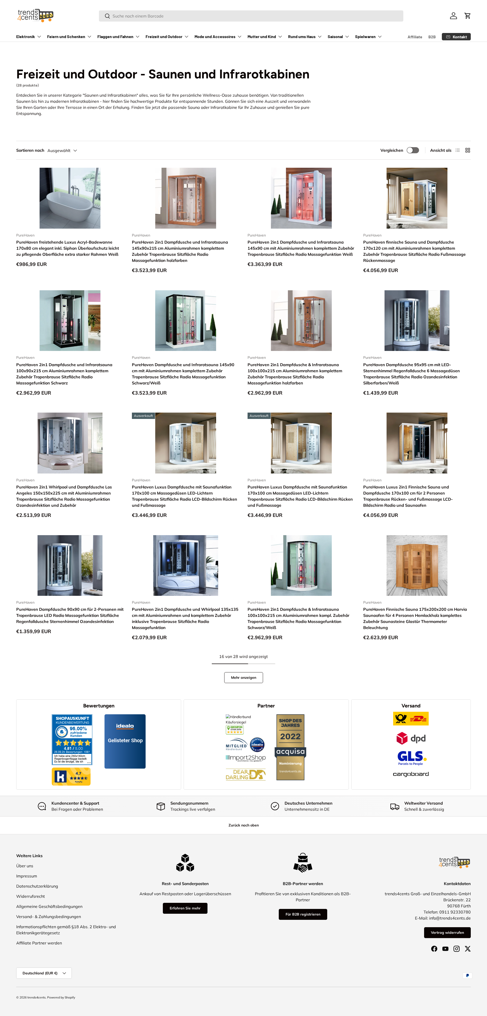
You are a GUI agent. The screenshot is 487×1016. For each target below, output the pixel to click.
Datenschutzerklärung (37, 886)
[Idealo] (257, 737)
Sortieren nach (30, 150)
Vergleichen (391, 150)
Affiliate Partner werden (39, 942)
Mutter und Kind (262, 36)
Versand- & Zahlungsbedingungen (48, 916)
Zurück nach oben (244, 825)
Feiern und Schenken (66, 36)
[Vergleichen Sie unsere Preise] (235, 727)
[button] (467, 15)
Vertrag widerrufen (447, 932)
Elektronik (25, 36)
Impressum (26, 875)
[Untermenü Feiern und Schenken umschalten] (89, 36)
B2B (432, 36)
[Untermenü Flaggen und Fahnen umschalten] (137, 36)
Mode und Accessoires (215, 36)
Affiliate (415, 36)
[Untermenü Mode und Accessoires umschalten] (239, 36)
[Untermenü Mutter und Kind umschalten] (280, 36)
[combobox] (251, 16)
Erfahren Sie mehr (185, 908)
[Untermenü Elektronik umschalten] (39, 36)
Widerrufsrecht (30, 896)
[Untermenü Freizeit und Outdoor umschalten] (186, 36)
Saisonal (335, 36)
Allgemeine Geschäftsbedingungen (49, 906)
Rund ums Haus (302, 36)
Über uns (24, 865)
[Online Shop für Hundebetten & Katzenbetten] (246, 764)
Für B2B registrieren (303, 914)
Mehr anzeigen (243, 677)
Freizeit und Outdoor (164, 36)
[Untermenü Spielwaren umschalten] (380, 36)
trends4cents (36, 997)
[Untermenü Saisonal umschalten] (347, 36)
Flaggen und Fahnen (115, 36)
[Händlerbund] (237, 737)
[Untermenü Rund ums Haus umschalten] (320, 36)
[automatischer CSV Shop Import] (246, 755)
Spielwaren (365, 36)
